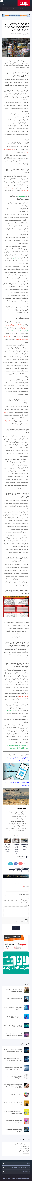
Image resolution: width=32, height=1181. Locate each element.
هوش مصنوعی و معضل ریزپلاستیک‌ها (17, 817)
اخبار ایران (25, 34)
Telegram (25, 871)
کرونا (16, 863)
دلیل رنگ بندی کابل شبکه (16, 1095)
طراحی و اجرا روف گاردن (22, 1144)
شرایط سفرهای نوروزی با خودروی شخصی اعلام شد (24, 846)
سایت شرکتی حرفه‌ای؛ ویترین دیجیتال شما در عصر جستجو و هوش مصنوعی (13, 1068)
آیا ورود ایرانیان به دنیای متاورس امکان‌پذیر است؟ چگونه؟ (14, 1017)
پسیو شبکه (26, 1153)
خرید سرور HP (25, 1146)
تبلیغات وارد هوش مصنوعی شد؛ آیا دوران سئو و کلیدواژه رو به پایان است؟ (12, 1050)
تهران (20, 863)
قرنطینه (10, 863)
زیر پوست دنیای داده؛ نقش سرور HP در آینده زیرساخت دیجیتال (13, 1112)
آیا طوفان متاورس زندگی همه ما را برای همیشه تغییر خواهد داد (13, 1008)
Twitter (19, 871)
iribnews (22, 859)
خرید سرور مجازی (24, 1151)
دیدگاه (26, 905)
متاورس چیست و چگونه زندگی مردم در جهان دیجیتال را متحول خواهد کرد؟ (13, 1034)
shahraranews (21, 857)
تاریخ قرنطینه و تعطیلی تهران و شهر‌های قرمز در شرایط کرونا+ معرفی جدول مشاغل (16, 26)
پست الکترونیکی (23, 894)
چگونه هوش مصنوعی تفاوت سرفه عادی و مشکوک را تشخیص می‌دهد (16, 848)
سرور (6, 1178)
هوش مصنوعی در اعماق (17, 821)
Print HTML (12, 871)
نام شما (26, 887)
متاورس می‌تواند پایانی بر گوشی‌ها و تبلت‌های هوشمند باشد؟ (14, 990)
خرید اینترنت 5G (24, 1148)
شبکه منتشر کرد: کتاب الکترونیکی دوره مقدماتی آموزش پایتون (15, 829)
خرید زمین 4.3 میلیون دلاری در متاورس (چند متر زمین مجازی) (13, 1025)
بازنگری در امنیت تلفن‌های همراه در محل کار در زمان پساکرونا (7, 847)
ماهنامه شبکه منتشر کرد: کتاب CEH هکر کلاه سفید (16, 825)
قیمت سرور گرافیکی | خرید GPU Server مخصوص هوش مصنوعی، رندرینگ (13, 1059)
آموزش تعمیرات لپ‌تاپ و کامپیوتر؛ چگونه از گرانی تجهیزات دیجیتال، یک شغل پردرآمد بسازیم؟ (13, 1085)
